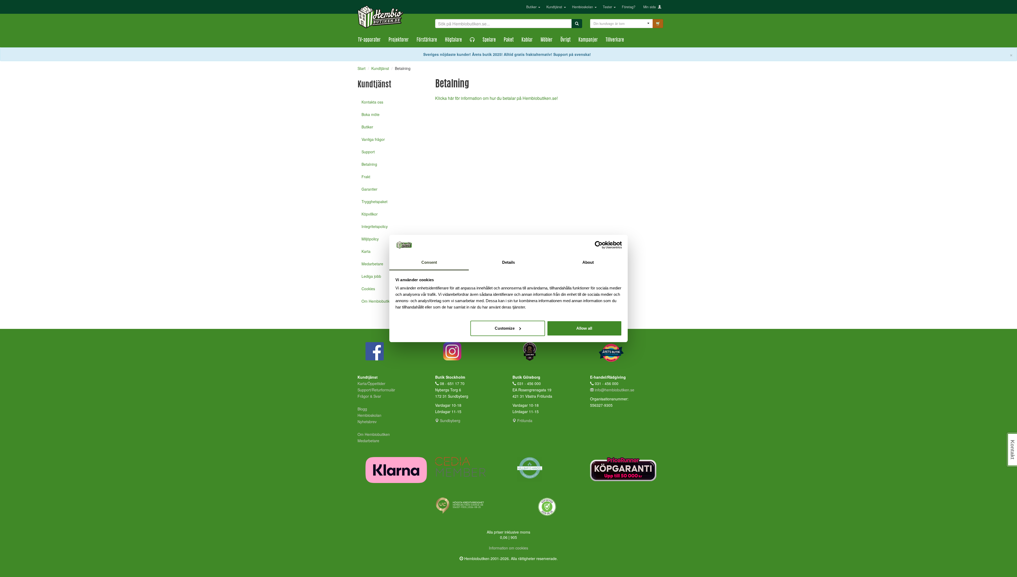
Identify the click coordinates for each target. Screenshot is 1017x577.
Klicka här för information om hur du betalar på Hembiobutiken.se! (496, 98)
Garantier (369, 189)
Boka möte (371, 114)
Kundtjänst (554, 7)
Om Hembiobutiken (374, 434)
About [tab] (588, 262)
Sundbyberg (449, 420)
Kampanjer (588, 40)
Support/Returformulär (376, 389)
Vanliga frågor (373, 139)
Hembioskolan (583, 7)
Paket (509, 40)
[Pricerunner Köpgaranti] (625, 469)
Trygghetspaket (374, 201)
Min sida (650, 7)
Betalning (369, 164)
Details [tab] (508, 262)
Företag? (628, 7)
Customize (505, 328)
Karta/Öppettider (371, 383)
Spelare (489, 40)
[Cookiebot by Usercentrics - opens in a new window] (599, 245)
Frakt (366, 176)
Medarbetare (368, 440)
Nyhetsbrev (367, 421)
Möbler (546, 40)
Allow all (584, 328)
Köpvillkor (370, 214)
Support (368, 151)
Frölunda (524, 420)
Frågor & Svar (369, 396)
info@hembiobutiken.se (614, 389)
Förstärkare (427, 40)
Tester (608, 7)
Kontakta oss (372, 102)
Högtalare (453, 40)
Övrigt (565, 40)
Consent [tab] (429, 262)
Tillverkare (615, 40)
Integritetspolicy (375, 226)
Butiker (532, 7)
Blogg (362, 408)
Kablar (527, 40)
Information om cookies (508, 548)
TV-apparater (369, 40)
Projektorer (399, 40)
